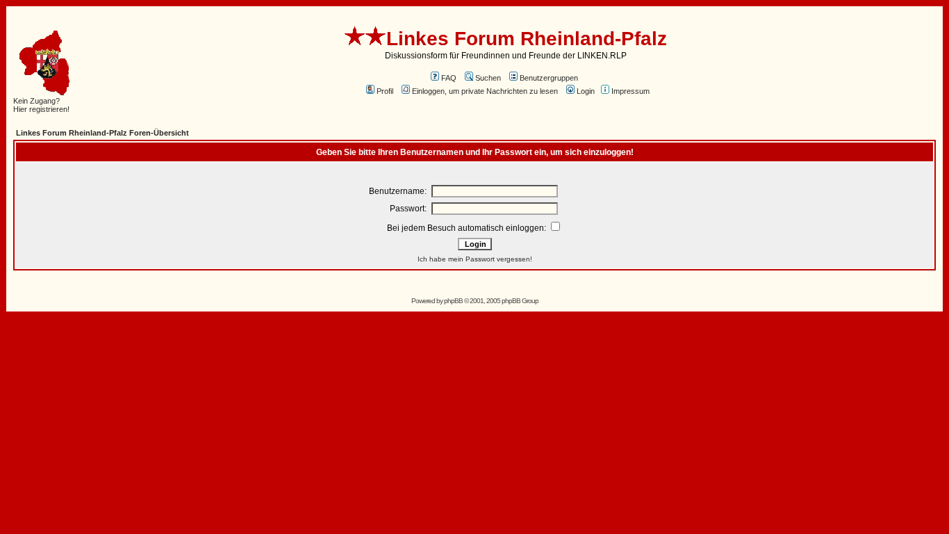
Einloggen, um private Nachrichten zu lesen (485, 91)
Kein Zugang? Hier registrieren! (41, 105)
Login (586, 91)
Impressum (630, 91)
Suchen (488, 78)
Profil (385, 91)
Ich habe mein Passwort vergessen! (475, 259)
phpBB (453, 301)
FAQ (448, 78)
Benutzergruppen (549, 78)
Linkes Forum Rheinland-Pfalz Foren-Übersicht (102, 133)
